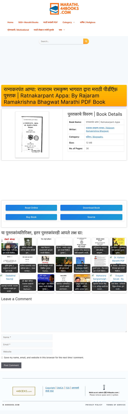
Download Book (91, 207)
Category (67, 22)
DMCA (60, 388)
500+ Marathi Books (28, 22)
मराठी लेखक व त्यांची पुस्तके (44, 30)
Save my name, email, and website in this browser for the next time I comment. (44, 357)
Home (10, 22)
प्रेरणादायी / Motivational (18, 30)
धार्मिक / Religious (87, 22)
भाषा (60, 30)
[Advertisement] (64, 65)
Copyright (50, 388)
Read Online (31, 207)
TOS (67, 388)
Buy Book (31, 217)
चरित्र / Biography (94, 137)
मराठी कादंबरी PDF (50, 22)
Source (91, 217)
